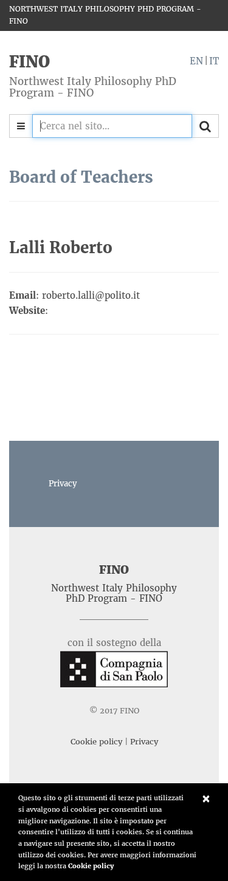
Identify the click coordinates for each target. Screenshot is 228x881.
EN (196, 61)
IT (214, 61)
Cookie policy (91, 866)
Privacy (63, 483)
